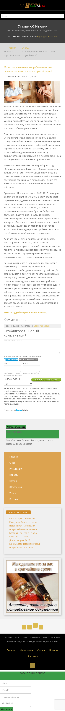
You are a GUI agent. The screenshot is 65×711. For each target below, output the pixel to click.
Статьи (13, 480)
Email (25, 363)
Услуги (12, 493)
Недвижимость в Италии (22, 525)
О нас (12, 462)
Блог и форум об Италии (22, 518)
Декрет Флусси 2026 (19, 540)
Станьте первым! (42, 325)
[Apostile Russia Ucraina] (32, 586)
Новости (13, 474)
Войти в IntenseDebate (11, 359)
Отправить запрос (16, 426)
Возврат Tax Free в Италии (23, 532)
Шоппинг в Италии (19, 536)
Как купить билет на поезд (23, 522)
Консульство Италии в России (25, 543)
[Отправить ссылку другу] (60, 76)
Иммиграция (15, 468)
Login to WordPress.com (28, 359)
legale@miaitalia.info (47, 36)
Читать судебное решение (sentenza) (25, 312)
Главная (13, 456)
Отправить (6, 709)
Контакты (14, 499)
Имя (6, 363)
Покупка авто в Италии (21, 547)
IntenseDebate (22, 410)
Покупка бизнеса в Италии (23, 529)
